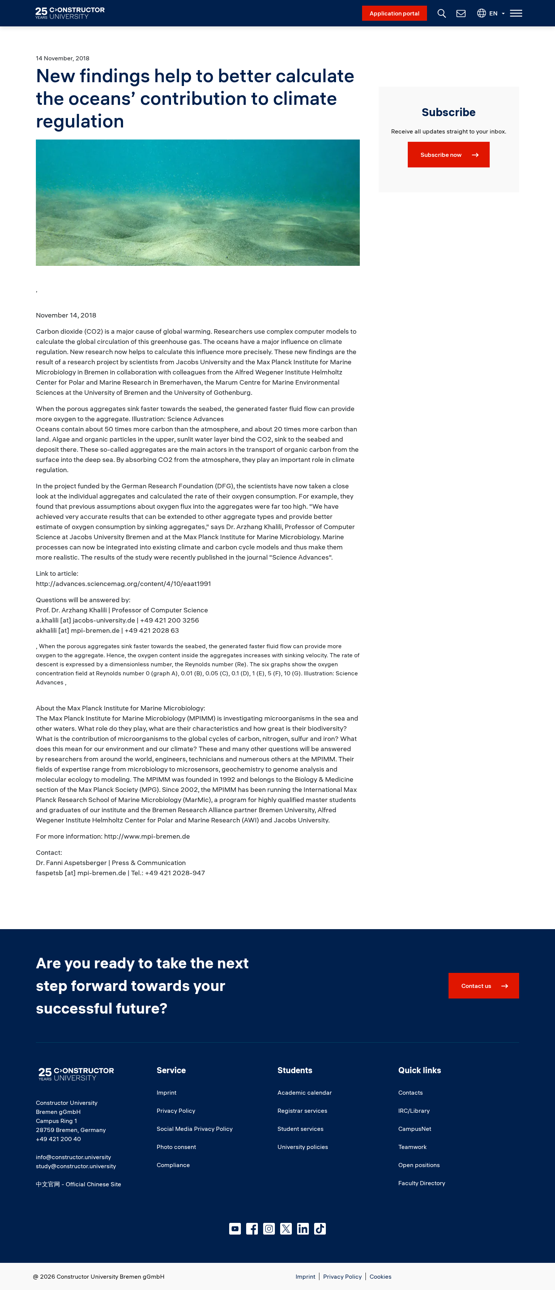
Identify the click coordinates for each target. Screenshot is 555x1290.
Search (441, 12)
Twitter (286, 1228)
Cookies (381, 1276)
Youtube (235, 1228)
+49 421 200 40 (58, 1139)
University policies (303, 1146)
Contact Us (460, 13)
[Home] (74, 13)
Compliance (173, 1165)
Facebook (252, 1228)
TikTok (320, 1228)
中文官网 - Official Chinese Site (78, 1184)
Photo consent (176, 1146)
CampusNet (414, 1128)
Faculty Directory (421, 1183)
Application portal (394, 13)
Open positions (419, 1165)
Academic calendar (305, 1092)
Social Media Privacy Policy (195, 1128)
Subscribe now (441, 154)
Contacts (410, 1092)
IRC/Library (414, 1110)
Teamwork (412, 1146)
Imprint (166, 1092)
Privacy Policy (176, 1110)
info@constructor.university (73, 1157)
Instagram (269, 1228)
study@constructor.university (76, 1166)
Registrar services (302, 1110)
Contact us (476, 985)
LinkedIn (303, 1228)
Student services (301, 1128)
